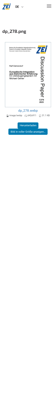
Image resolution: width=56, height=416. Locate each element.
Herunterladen (28, 125)
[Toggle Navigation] (49, 6)
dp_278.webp (28, 110)
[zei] (6, 6)
